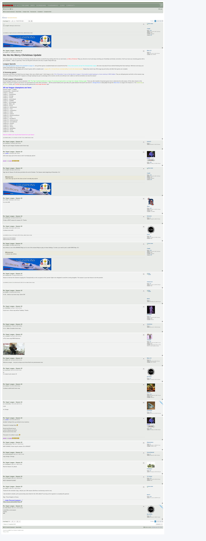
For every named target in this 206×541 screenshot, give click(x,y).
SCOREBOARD (41, 5)
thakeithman (149, 324)
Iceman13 (149, 141)
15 (150, 444)
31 (150, 217)
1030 (151, 30)
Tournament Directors (12, 17)
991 (150, 341)
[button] (162, 21)
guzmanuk (149, 376)
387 (150, 283)
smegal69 (149, 339)
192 (150, 516)
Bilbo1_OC (149, 50)
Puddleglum (149, 468)
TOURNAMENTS (53, 5)
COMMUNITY (70, 5)
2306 (151, 162)
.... (3, 16)
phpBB (9, 530)
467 (150, 470)
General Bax (149, 410)
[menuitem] (11, 9)
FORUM (161, 4)
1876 (151, 412)
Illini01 (148, 298)
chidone (148, 392)
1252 (151, 478)
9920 (151, 496)
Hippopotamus (150, 442)
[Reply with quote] (144, 24)
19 (150, 454)
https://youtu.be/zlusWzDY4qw (11, 502)
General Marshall (150, 452)
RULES (161, 6)
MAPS (32, 5)
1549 (151, 394)
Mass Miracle (149, 514)
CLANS (62, 5)
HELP (162, 5)
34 (150, 316)
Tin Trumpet (149, 476)
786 (150, 236)
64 (150, 52)
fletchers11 (149, 216)
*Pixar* (148, 206)
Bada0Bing (149, 314)
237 (150, 378)
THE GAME (25, 5)
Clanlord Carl (149, 281)
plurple (148, 157)
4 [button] (160, 21)
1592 (151, 208)
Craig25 (148, 28)
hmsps (148, 234)
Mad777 (148, 494)
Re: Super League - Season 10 (12, 50)
